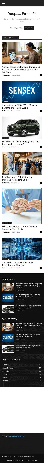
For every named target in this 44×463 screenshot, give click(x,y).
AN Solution (6, 75)
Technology (6, 259)
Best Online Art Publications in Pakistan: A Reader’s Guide (17, 178)
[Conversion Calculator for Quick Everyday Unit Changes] (22, 249)
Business (5, 63)
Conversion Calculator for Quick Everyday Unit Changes (17, 263)
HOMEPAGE (28, 28)
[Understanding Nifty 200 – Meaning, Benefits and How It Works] (22, 92)
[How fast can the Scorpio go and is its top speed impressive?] (22, 127)
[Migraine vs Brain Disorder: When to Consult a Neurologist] (22, 206)
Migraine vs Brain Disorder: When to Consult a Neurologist (19, 228)
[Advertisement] (22, 410)
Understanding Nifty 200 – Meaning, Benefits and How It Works (20, 106)
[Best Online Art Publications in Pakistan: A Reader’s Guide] (22, 163)
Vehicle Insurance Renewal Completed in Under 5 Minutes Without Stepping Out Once (21, 70)
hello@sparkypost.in (17, 436)
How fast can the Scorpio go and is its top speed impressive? (21, 142)
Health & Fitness (7, 223)
